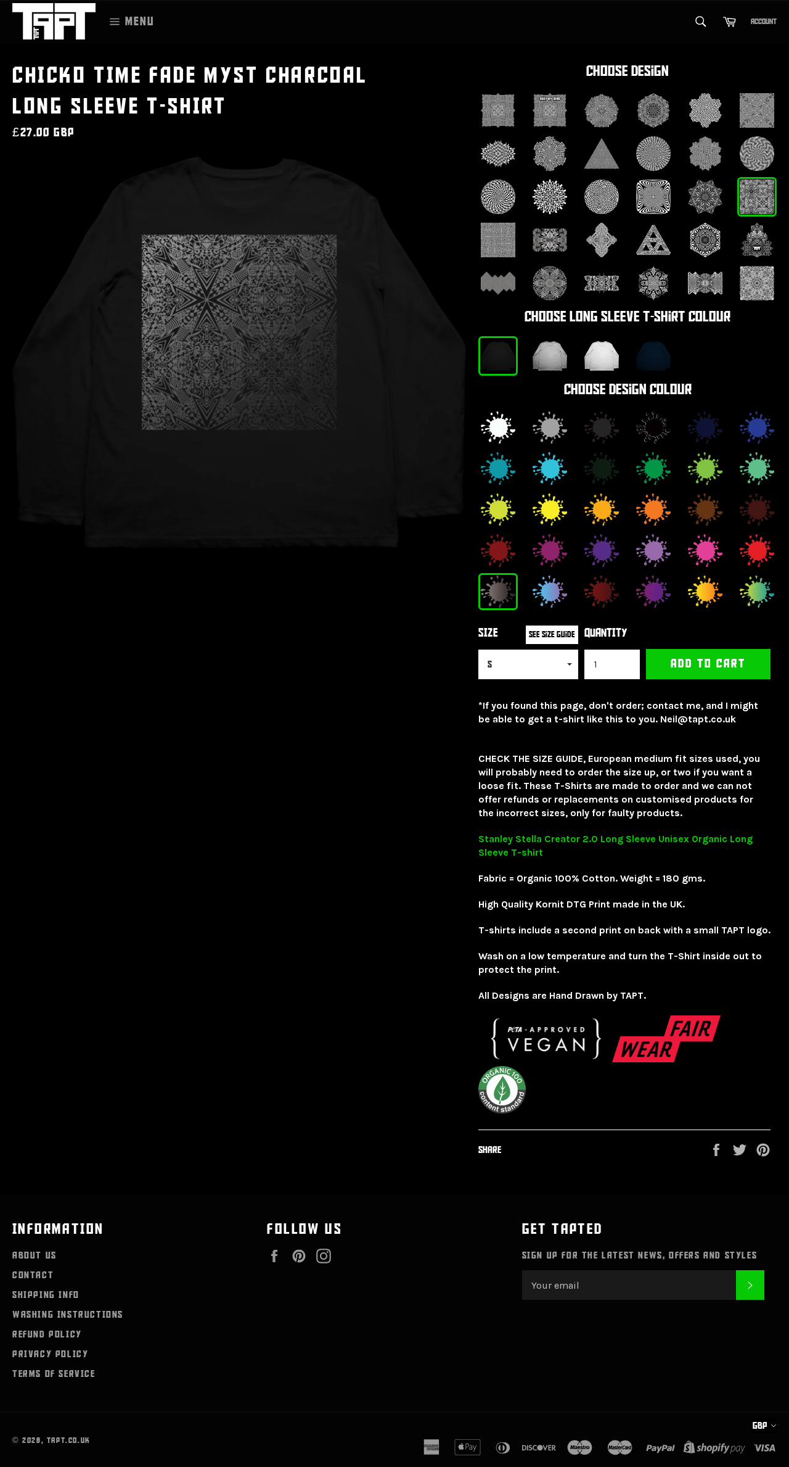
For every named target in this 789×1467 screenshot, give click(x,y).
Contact (33, 1275)
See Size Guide (552, 634)
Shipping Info (46, 1295)
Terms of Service (54, 1374)
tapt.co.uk (69, 1440)
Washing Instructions (67, 1314)
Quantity (606, 633)
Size (488, 633)
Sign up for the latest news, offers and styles (640, 1255)
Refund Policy (47, 1334)
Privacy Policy (50, 1354)
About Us (34, 1255)
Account (764, 21)
